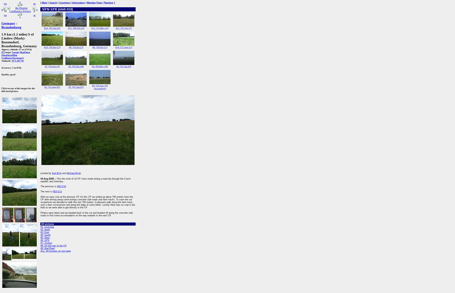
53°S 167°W (18, 60)
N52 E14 (61, 186)
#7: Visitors (46, 243)
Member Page (94, 2)
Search (53, 2)
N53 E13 (57, 191)
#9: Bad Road (48, 248)
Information (78, 2)
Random (108, 2)
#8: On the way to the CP (54, 245)
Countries (64, 2)
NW (5, 4)
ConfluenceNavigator (12, 58)
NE (34, 4)
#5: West (45, 237)
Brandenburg (11, 27)
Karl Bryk (56, 173)
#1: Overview (47, 227)
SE (34, 16)
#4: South (45, 235)
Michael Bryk (73, 173)
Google (15, 52)
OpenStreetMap (9, 55)
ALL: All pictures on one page (56, 251)
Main (44, 2)
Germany (8, 23)
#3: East (45, 232)
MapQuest (25, 52)
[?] (3, 52)
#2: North (45, 229)
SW (5, 16)
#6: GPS (45, 240)
